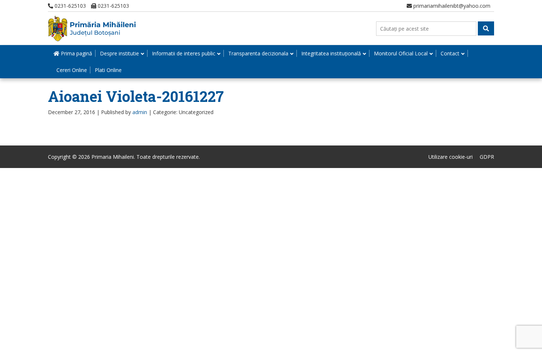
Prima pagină (75, 53)
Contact (450, 53)
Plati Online (108, 69)
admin (139, 112)
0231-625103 (69, 5)
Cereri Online (71, 69)
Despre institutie (119, 53)
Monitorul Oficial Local (401, 53)
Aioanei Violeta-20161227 (136, 96)
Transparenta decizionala (258, 53)
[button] (486, 28)
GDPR (487, 156)
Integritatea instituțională (331, 53)
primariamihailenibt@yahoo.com (451, 5)
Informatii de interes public (183, 53)
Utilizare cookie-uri (450, 156)
